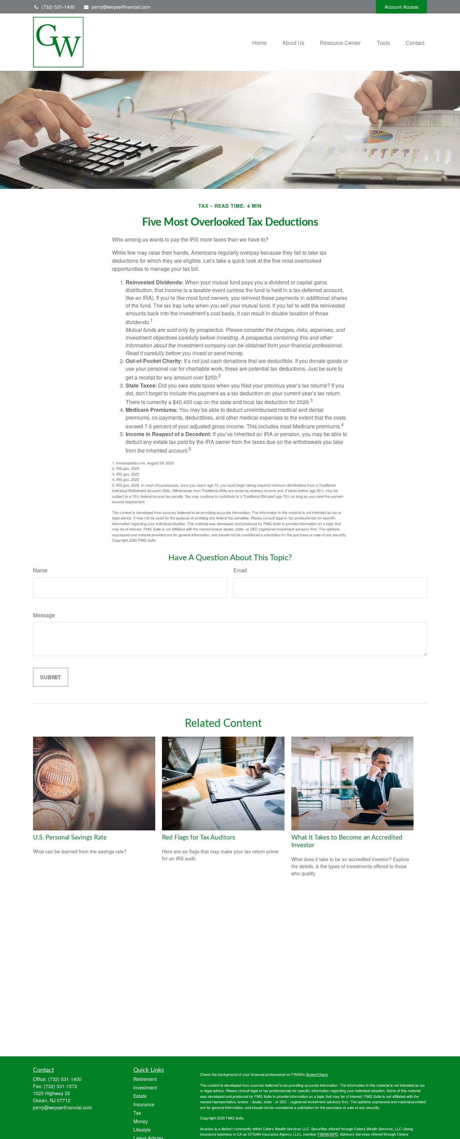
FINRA (323, 1134)
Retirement (145, 1079)
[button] (259, 42)
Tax (137, 1112)
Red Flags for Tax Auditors (198, 837)
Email (240, 570)
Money (140, 1121)
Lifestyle (142, 1129)
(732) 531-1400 (58, 6)
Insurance (144, 1104)
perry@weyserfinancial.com (121, 6)
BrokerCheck (317, 1074)
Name (40, 570)
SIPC (334, 1134)
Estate (140, 1095)
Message (44, 615)
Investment (145, 1087)
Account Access (401, 6)
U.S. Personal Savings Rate (70, 837)
